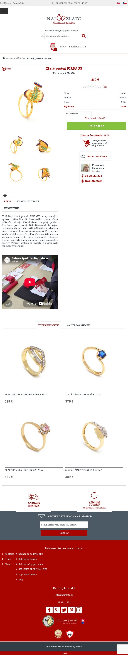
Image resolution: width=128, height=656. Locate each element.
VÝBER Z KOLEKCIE (48, 325)
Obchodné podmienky (30, 553)
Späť (8, 68)
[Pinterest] (71, 610)
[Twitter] (64, 610)
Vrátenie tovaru (28, 201)
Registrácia (18, 3)
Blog (7, 564)
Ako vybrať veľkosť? (95, 118)
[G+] (56, 610)
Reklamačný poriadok (30, 564)
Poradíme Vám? (97, 156)
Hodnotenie (11, 208)
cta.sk (79, 646)
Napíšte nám (93, 181)
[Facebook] (49, 610)
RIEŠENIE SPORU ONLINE (32, 569)
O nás (8, 559)
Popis (7, 201)
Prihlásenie (5, 3)
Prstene (11, 58)
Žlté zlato (21, 58)
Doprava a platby (27, 574)
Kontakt (9, 553)
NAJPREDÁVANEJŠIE (78, 325)
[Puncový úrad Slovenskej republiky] (64, 621)
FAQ (20, 579)
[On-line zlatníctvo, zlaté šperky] (4, 11)
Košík (63, 46)
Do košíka (96, 126)
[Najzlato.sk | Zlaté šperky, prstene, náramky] (63, 27)
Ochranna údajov (27, 559)
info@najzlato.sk (64, 594)
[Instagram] (78, 610)
